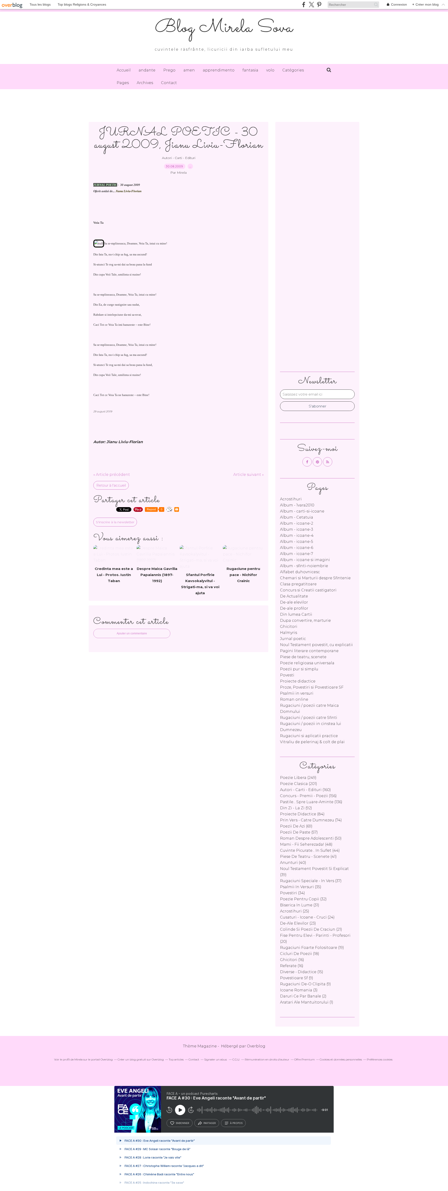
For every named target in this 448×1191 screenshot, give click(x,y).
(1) (306, 1002)
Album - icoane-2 (296, 523)
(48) (306, 844)
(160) (305, 790)
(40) (293, 862)
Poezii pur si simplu (299, 669)
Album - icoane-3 (296, 529)
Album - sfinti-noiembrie (304, 566)
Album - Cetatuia (296, 517)
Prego (169, 70)
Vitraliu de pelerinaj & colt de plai (312, 742)
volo (270, 70)
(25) (294, 911)
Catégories (293, 70)
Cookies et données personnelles (341, 1059)
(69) (296, 826)
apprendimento (218, 70)
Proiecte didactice (297, 681)
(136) (311, 802)
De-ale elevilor (294, 602)
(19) (312, 947)
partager (209, 1123)
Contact (169, 83)
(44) (310, 850)
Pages (123, 83)
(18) (299, 953)
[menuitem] (123, 70)
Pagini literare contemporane (309, 651)
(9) (296, 978)
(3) (299, 990)
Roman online (294, 699)
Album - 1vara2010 (297, 505)
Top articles (176, 1059)
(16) (292, 960)
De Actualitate (294, 596)
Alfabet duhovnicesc (300, 572)
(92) (296, 808)
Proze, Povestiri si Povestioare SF (311, 687)
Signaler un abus (216, 1059)
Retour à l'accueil (111, 485)
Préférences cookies (379, 1059)
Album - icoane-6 (296, 547)
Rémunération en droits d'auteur (267, 1059)
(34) (292, 893)
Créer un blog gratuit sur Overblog (141, 1059)
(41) (308, 856)
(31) (299, 905)
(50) (311, 838)
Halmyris (288, 632)
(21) (311, 929)
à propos (236, 1123)
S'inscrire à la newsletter (115, 522)
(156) (308, 796)
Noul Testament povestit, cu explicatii (316, 645)
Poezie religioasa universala (307, 663)
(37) (311, 881)
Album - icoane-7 (296, 553)
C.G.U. (236, 1059)
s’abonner (182, 1123)
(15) (301, 972)
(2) (303, 996)
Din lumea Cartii (296, 614)
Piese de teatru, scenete (303, 657)
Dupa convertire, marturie (305, 620)
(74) (311, 820)
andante (147, 70)
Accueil (124, 70)
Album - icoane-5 (296, 541)
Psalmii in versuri (296, 693)
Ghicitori (288, 626)
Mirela (78, 1059)
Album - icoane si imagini (305, 560)
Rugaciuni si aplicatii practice (309, 736)
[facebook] (304, 4)
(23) (298, 923)
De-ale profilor (294, 608)
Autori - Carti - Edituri (178, 158)
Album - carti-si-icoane (302, 511)
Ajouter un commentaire (132, 633)
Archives (145, 83)
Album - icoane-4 (297, 535)
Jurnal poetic (293, 638)
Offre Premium (304, 1059)
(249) (298, 777)
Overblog (256, 1046)
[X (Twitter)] (311, 4)
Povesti (287, 675)
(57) (299, 832)
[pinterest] (319, 4)
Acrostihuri (291, 499)
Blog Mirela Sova (224, 28)
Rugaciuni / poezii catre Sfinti (308, 717)
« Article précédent (111, 474)
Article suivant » (248, 474)
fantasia (250, 70)
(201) (298, 783)
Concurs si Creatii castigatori (308, 590)
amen (189, 70)
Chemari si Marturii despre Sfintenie (315, 578)
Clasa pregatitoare (298, 584)
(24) (307, 917)
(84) (302, 814)
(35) (300, 887)
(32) (303, 899)
